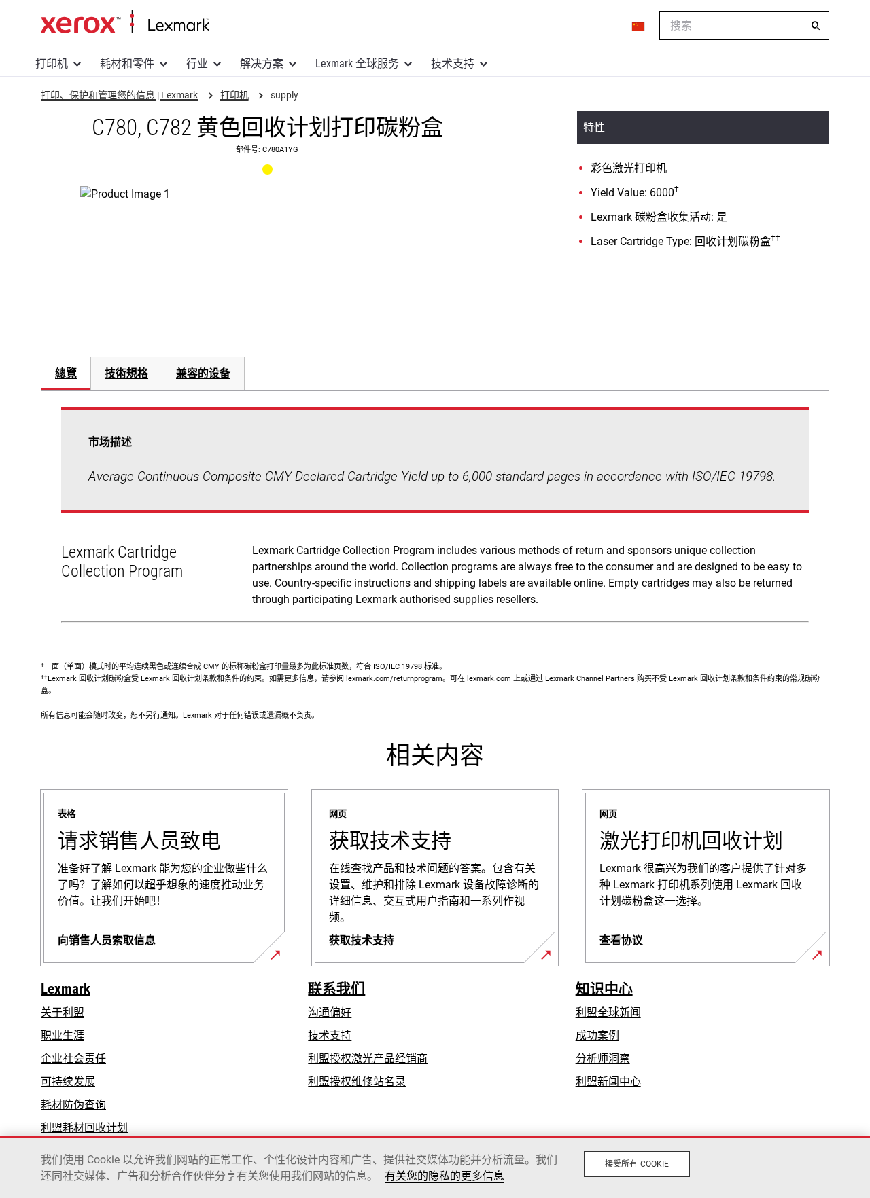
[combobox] (744, 25)
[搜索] (815, 26)
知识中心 (604, 989)
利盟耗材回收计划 (84, 1127)
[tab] (65, 373)
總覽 (66, 373)
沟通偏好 (329, 1012)
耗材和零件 (127, 63)
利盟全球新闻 (608, 1012)
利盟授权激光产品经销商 (368, 1058)
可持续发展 (68, 1081)
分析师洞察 (603, 1058)
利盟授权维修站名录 (357, 1081)
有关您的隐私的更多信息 (444, 1175)
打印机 (51, 63)
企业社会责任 (73, 1058)
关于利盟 (62, 1012)
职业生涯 (62, 1035)
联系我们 (336, 989)
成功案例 (597, 1035)
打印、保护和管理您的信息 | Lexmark (125, 22)
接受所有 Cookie (637, 1164)
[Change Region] (639, 25)
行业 (197, 63)
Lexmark (65, 989)
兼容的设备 (203, 373)
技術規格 (126, 373)
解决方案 (261, 63)
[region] (435, 1167)
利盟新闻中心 (608, 1081)
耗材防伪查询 (73, 1104)
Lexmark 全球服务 (357, 63)
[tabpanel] (435, 518)
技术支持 (452, 63)
